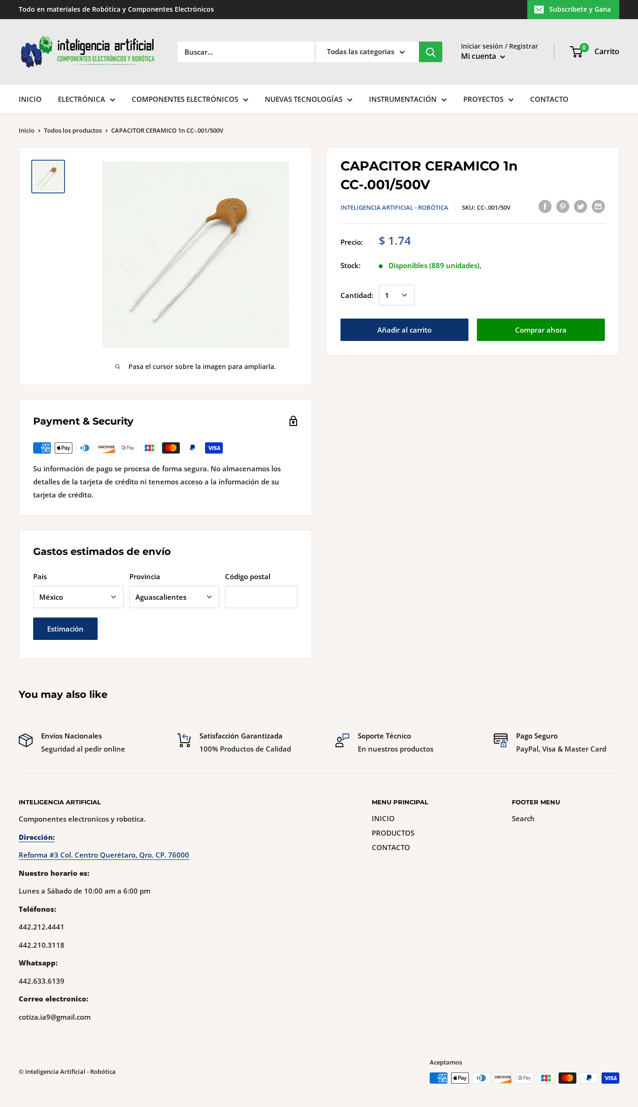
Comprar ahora (541, 329)
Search (523, 818)
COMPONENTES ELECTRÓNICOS (185, 99)
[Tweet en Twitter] (580, 206)
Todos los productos (73, 130)
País (40, 576)
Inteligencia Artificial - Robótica (394, 207)
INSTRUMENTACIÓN (403, 99)
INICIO (30, 99)
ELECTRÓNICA (81, 99)
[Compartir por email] (598, 206)
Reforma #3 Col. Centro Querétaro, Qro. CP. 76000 (104, 854)
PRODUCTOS (393, 832)
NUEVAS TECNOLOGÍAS (303, 99)
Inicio (27, 130)
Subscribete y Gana (580, 9)
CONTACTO (549, 99)
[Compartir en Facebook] (545, 206)
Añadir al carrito (404, 329)
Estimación (65, 628)
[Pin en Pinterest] (562, 206)
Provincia (144, 576)
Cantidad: (356, 295)
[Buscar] (430, 52)
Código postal (247, 576)
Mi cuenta (479, 56)
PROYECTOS (483, 99)
